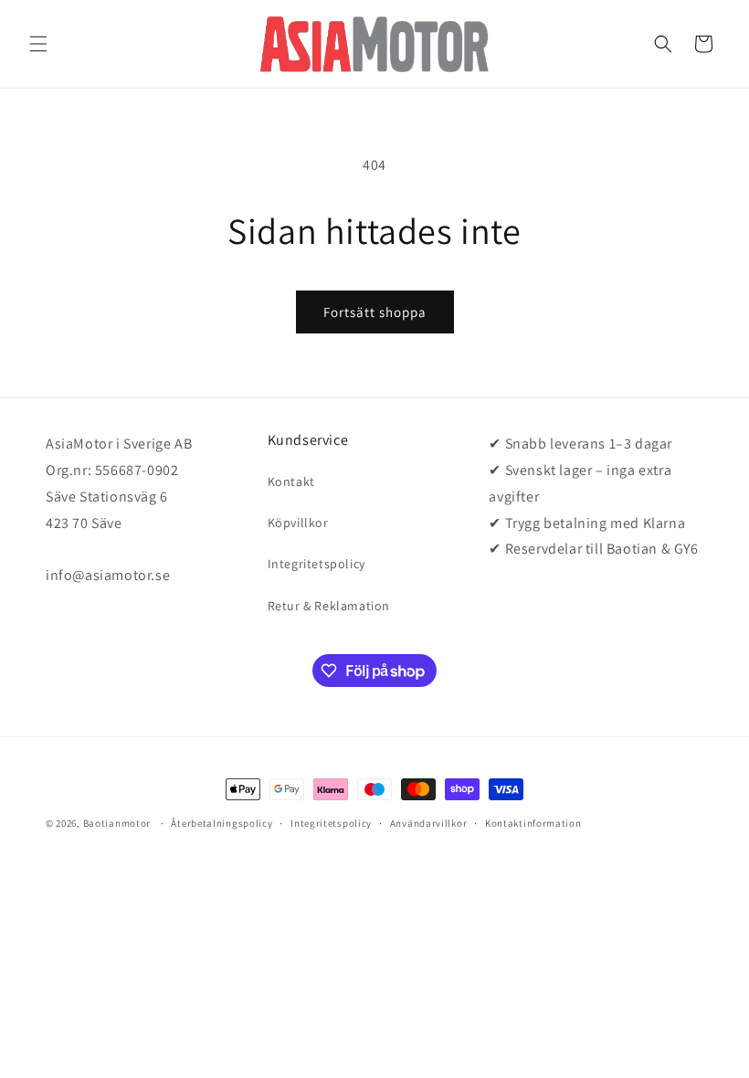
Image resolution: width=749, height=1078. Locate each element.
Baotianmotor (117, 823)
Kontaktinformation (533, 823)
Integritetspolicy (316, 563)
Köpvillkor (298, 522)
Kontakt (291, 481)
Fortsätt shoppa (375, 312)
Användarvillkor (429, 823)
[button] (38, 44)
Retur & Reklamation (329, 605)
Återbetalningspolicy (221, 823)
